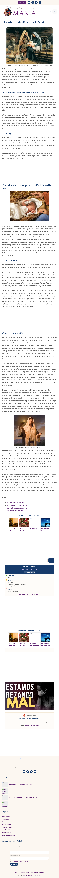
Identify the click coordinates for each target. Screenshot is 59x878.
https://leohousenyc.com (15, 503)
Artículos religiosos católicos (9, 830)
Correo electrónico (15, 855)
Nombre (12, 850)
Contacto (41, 872)
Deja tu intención (6, 832)
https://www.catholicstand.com (17, 505)
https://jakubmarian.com (15, 511)
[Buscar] (51, 560)
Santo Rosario (6, 816)
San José (4, 822)
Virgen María (5, 819)
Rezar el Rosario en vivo (8, 835)
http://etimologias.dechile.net (17, 508)
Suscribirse (22, 2)
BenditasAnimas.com (31, 726)
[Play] (29, 695)
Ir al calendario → (24, 594)
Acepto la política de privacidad (20, 861)
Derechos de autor (20, 872)
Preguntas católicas (7, 824)
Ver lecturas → (35, 594)
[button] (50, 11)
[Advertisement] (29, 173)
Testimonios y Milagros (8, 827)
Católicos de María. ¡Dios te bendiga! (31, 875)
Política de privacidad (32, 872)
